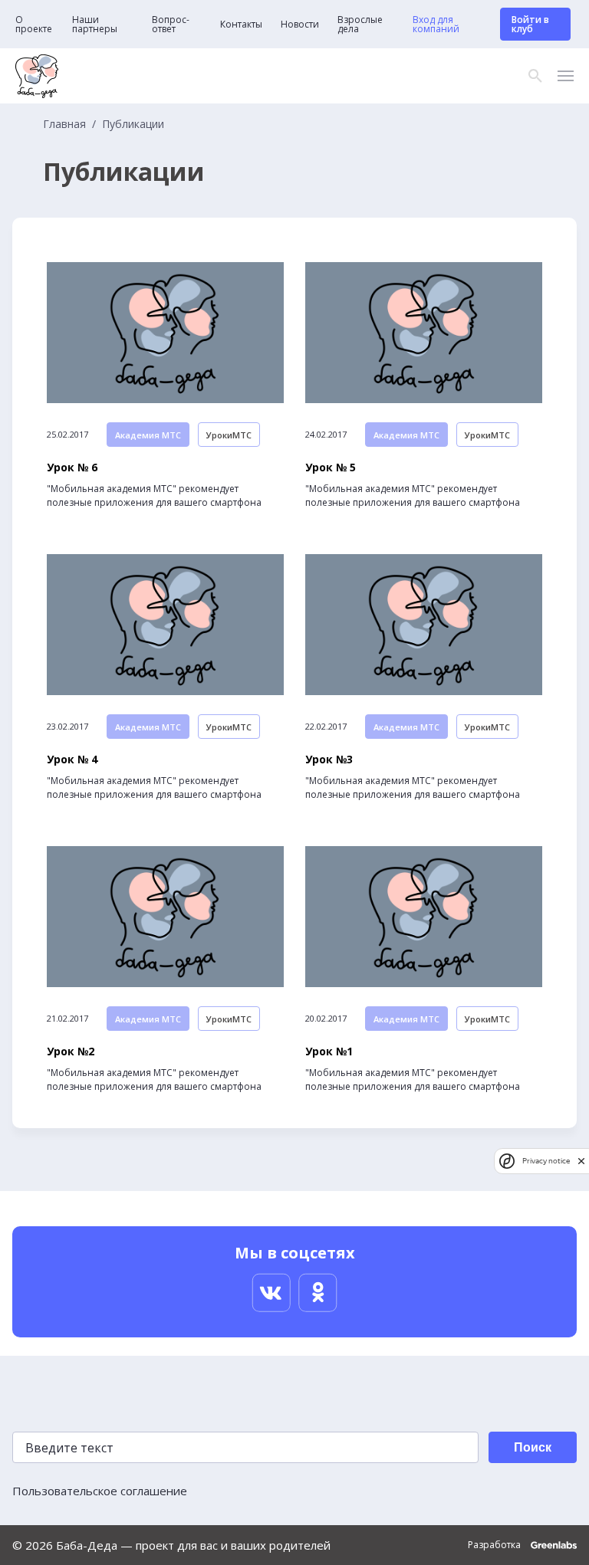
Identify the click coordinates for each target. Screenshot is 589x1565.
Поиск (532, 1447)
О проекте (33, 24)
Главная (64, 124)
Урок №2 (70, 1051)
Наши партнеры (94, 24)
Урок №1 (329, 1051)
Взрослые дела (360, 24)
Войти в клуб (530, 24)
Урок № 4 (72, 759)
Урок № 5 (330, 467)
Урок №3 (329, 759)
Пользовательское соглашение (99, 1490)
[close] (581, 1160)
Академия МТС (148, 435)
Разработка (495, 1545)
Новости (300, 24)
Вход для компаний (436, 24)
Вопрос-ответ (170, 24)
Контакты (241, 24)
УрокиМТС (229, 435)
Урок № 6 (72, 467)
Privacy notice (546, 1161)
